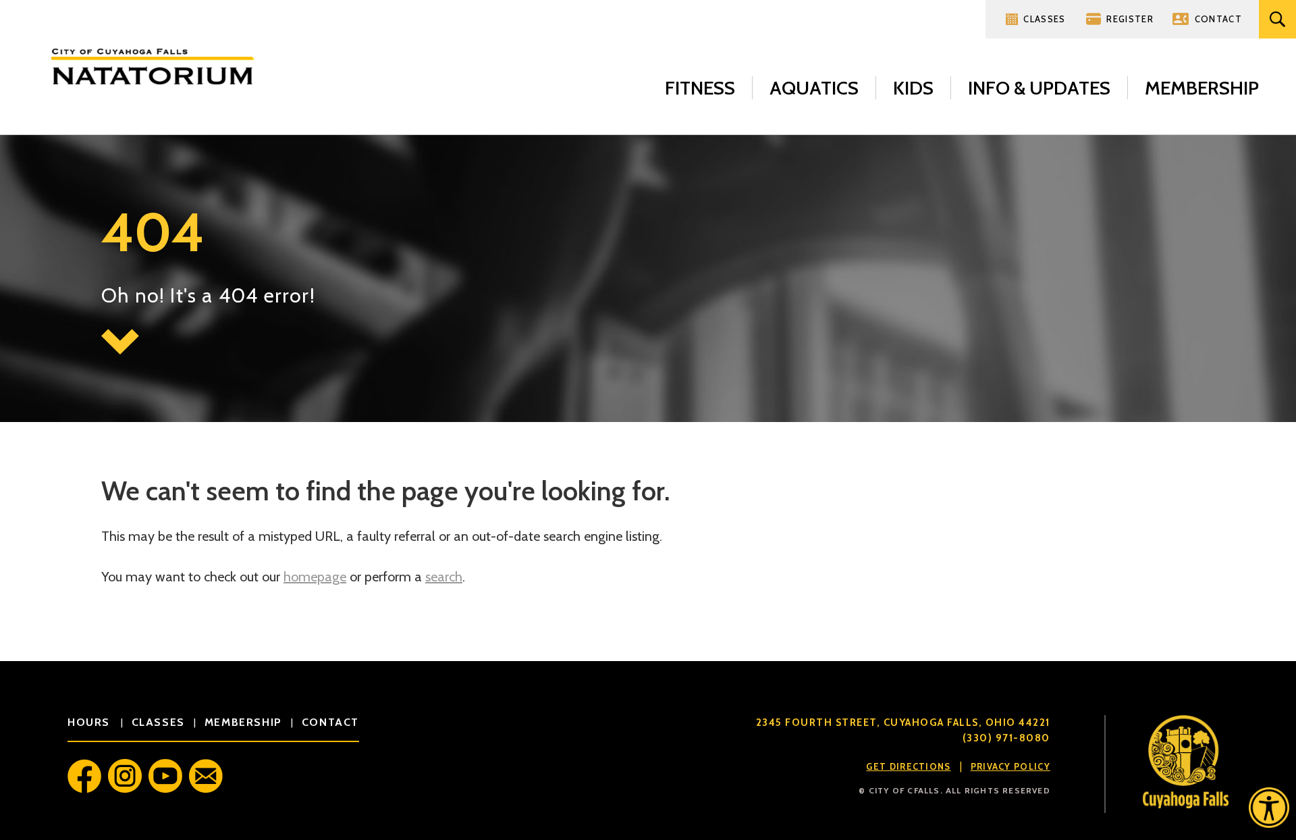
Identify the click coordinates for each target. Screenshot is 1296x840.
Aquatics (814, 87)
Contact (1218, 19)
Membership (1202, 87)
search (443, 577)
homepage (315, 577)
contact (330, 722)
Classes (1044, 19)
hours (91, 722)
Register (1129, 19)
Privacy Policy (1010, 766)
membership (243, 722)
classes (158, 722)
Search (1277, 19)
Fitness (700, 87)
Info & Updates (1039, 87)
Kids (913, 87)
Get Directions (908, 766)
